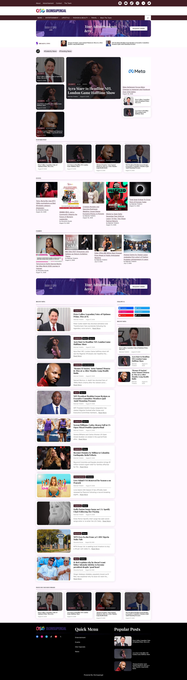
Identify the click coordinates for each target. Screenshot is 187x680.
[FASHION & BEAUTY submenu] (89, 17)
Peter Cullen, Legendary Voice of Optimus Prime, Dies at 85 (49, 77)
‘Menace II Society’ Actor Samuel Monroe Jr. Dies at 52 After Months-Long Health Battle (50, 131)
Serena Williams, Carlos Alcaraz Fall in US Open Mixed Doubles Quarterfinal (132, 43)
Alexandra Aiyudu (78, 542)
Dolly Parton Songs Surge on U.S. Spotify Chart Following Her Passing (92, 510)
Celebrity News (50, 51)
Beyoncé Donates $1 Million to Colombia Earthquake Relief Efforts (91, 454)
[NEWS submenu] (43, 17)
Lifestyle (90, 477)
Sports (54, 101)
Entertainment (51, 128)
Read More (96, 328)
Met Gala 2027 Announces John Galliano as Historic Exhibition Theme (77, 254)
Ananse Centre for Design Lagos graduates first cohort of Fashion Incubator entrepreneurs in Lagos (136, 257)
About (38, 3)
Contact (59, 3)
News (128, 160)
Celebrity (41, 73)
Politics (83, 559)
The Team (67, 3)
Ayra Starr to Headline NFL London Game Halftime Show (49, 104)
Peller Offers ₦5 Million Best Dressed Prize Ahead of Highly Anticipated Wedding (108, 255)
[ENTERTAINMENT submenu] (59, 17)
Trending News (65, 51)
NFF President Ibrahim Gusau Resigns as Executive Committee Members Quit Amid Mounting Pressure (85, 43)
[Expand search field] (148, 17)
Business (77, 533)
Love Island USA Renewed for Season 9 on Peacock (92, 481)
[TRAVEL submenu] (98, 17)
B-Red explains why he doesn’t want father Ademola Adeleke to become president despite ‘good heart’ (89, 564)
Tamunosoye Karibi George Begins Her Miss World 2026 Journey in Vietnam (48, 266)
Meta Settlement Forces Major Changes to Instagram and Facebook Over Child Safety (136, 89)
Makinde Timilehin (73, 96)
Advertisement (48, 3)
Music (48, 101)
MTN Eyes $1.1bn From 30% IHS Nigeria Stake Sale (91, 538)
